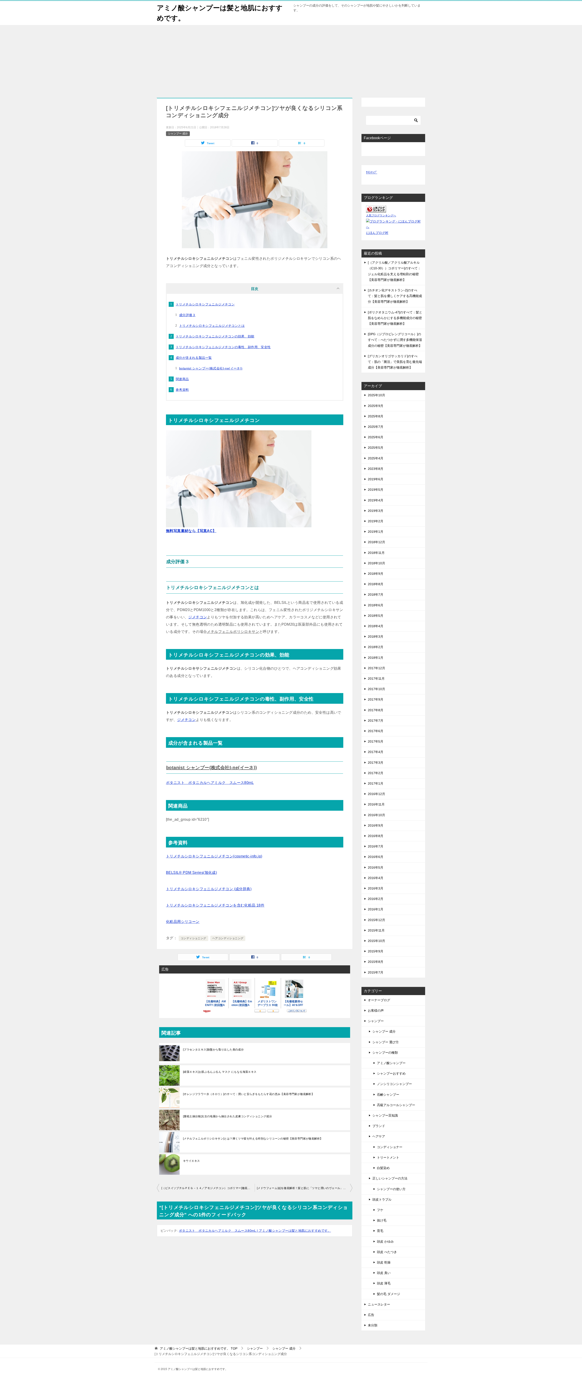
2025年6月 (375, 437)
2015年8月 (375, 962)
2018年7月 (375, 594)
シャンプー (376, 1021)
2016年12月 (376, 794)
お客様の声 (376, 1010)
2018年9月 (375, 573)
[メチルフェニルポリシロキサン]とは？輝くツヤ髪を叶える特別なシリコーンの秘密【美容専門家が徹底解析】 (253, 1138)
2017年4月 (375, 752)
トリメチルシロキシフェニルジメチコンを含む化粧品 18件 (215, 905)
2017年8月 (375, 710)
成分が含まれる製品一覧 (194, 357)
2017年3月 (375, 762)
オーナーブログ (379, 1000)
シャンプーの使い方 (391, 1189)
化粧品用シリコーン (183, 922)
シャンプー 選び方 (385, 1042)
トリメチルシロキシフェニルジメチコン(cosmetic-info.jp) (214, 856)
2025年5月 (375, 447)
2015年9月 (375, 951)
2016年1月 (375, 909)
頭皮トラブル (381, 1199)
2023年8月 (375, 469)
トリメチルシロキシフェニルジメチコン (205, 304)
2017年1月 (375, 783)
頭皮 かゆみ (385, 1241)
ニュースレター (379, 1304)
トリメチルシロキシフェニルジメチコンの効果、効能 (215, 336)
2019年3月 (375, 511)
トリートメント (388, 1157)
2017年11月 (376, 678)
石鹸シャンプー (388, 1094)
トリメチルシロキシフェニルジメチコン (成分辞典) (208, 889)
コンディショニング (193, 938)
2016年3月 (375, 888)
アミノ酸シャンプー (391, 1063)
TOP (198, 1348)
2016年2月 (375, 899)
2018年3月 (375, 636)
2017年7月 (375, 720)
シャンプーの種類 (385, 1052)
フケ (380, 1210)
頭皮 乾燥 (384, 1262)
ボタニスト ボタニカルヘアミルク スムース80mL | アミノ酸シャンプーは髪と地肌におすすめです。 (255, 1230)
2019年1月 (375, 531)
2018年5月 (375, 615)
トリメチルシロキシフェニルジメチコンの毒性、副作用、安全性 (223, 347)
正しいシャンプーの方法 (389, 1178)
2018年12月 (376, 542)
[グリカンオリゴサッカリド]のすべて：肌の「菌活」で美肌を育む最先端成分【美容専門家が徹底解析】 (395, 361)
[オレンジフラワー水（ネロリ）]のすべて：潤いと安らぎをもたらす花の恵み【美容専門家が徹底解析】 (248, 1094)
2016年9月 (375, 825)
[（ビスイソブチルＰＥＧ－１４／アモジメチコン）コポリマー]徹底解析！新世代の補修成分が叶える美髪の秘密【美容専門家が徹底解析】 (208, 1188)
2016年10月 (376, 815)
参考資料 (182, 389)
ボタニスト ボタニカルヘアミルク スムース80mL (210, 783)
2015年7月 (375, 972)
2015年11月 (376, 930)
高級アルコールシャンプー (396, 1105)
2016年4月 (375, 878)
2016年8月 (375, 836)
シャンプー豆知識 (385, 1115)
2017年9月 (375, 699)
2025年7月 (375, 427)
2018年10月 (376, 563)
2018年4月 (375, 626)
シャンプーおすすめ (391, 1073)
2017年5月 (375, 741)
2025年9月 (375, 406)
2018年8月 (375, 584)
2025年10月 (376, 395)
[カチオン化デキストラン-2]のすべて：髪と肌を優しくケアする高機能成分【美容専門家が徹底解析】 (395, 295)
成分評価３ (187, 315)
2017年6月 (375, 731)
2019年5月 (375, 489)
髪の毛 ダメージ (388, 1294)
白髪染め (383, 1168)
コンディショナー (389, 1147)
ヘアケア (378, 1136)
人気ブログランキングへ (381, 215)
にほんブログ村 (377, 233)
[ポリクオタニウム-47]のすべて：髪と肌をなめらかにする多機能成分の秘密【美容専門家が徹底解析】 (395, 317)
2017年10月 (376, 689)
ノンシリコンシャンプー (394, 1084)
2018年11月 (376, 553)
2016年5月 (375, 867)
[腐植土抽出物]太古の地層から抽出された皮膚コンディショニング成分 (227, 1116)
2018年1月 (375, 657)
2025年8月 (375, 416)
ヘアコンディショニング (227, 938)
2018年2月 (375, 647)
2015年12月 (376, 920)
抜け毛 (381, 1220)
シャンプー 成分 (178, 133)
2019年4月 (375, 500)
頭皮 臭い (384, 1273)
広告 (371, 1315)
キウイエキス (191, 1160)
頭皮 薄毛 (384, 1283)
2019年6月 (375, 479)
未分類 (372, 1325)
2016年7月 (375, 846)
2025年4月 (375, 458)
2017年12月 (376, 668)
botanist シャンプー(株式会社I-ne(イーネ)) (211, 368)
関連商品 (182, 379)
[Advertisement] (291, 59)
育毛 (380, 1231)
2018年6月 (375, 605)
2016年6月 (375, 857)
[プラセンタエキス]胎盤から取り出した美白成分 (213, 1049)
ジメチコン (197, 617)
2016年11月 (376, 804)
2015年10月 (376, 941)
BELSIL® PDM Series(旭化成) (191, 873)
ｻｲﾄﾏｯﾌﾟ (371, 172)
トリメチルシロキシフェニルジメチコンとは (212, 325)
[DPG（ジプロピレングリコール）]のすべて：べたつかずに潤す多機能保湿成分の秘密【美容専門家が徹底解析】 (395, 339)
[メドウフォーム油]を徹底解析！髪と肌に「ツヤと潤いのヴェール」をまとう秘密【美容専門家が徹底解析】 (304, 1188)
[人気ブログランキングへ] (376, 209)
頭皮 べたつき (387, 1252)
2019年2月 (375, 521)
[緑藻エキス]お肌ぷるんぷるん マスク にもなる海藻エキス (220, 1071)
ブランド (378, 1126)
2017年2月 (375, 773)
